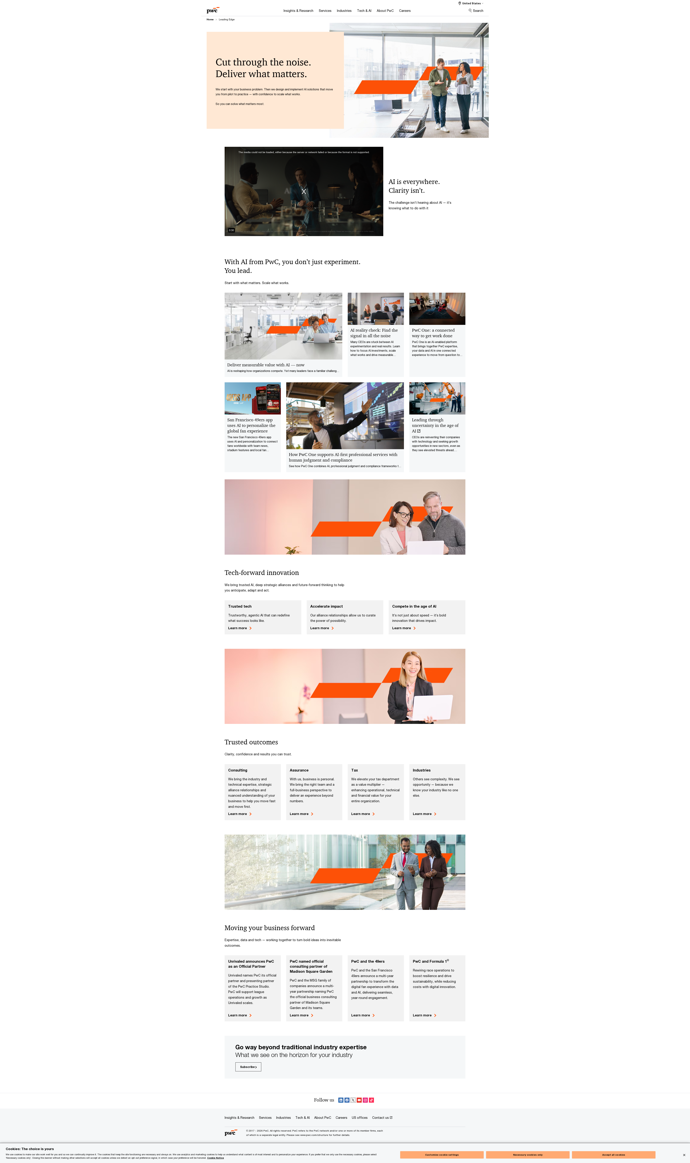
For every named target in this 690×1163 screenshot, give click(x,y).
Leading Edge (227, 19)
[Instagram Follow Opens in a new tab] (365, 1101)
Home (210, 19)
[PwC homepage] (213, 9)
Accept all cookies (613, 1154)
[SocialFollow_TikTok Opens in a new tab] (371, 1101)
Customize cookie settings (442, 1154)
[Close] (684, 1155)
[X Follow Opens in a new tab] (353, 1101)
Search (478, 11)
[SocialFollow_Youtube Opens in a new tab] (359, 1101)
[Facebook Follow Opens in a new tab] (346, 1101)
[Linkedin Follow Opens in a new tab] (340, 1101)
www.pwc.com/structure (314, 1135)
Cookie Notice (215, 1158)
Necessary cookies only (528, 1154)
